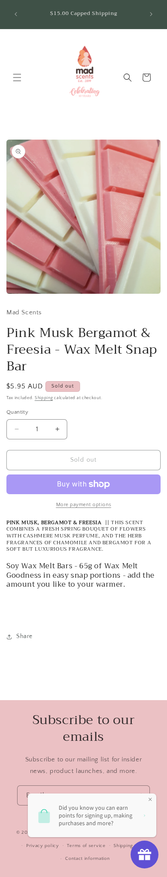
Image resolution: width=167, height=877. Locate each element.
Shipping (44, 398)
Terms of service (86, 845)
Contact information (87, 858)
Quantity (17, 412)
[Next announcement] (151, 14)
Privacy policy (42, 845)
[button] (17, 77)
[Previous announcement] (15, 14)
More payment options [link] (83, 504)
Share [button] (24, 636)
